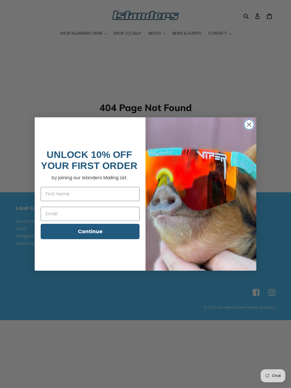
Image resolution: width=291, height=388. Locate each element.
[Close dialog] (249, 125)
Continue (90, 231)
